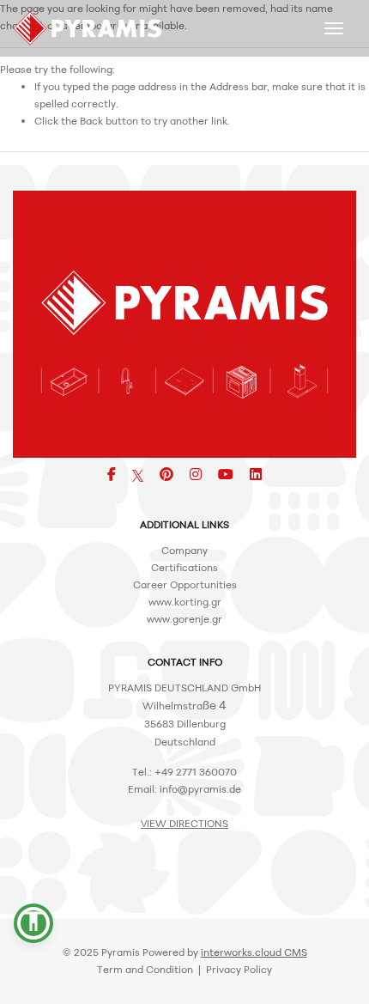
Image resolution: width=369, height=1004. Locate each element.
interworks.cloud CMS (254, 952)
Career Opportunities (185, 584)
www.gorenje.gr (184, 618)
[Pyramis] (88, 28)
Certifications (184, 567)
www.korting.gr (184, 601)
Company (184, 550)
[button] (33, 923)
